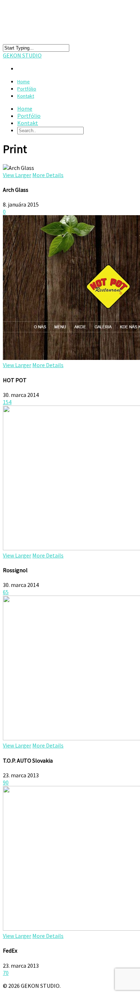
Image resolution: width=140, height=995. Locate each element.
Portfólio (29, 115)
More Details (48, 175)
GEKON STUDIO (22, 55)
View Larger (17, 175)
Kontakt (25, 96)
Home (24, 108)
